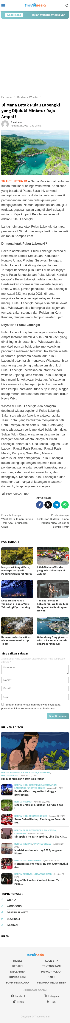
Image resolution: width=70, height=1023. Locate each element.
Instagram (53, 996)
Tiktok (20, 1001)
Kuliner (27, 802)
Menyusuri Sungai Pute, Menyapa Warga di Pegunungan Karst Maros (16, 570)
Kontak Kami (17, 977)
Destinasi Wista (17, 912)
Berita (5, 772)
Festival (28, 874)
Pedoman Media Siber (51, 982)
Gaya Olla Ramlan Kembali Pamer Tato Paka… (38, 882)
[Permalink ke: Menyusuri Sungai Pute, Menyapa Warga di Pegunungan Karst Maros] (17, 556)
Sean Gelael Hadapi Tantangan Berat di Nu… (39, 821)
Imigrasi (27, 844)
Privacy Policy (51, 971)
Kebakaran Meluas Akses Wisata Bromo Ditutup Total (16, 640)
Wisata (11, 899)
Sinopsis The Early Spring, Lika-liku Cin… (40, 836)
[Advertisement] (35, 57)
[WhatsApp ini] (65, 505)
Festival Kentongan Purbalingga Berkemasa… (35, 793)
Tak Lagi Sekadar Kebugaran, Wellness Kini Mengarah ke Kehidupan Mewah (52, 605)
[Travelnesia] (35, 5)
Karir (51, 977)
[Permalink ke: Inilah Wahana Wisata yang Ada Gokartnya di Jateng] (53, 556)
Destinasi (13, 919)
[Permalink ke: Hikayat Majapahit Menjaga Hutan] (35, 751)
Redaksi (17, 966)
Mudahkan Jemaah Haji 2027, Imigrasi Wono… (38, 851)
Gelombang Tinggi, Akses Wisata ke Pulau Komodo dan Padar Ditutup (52, 640)
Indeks (17, 960)
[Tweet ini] (48, 505)
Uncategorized (10, 775)
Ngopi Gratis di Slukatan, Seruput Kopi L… (39, 806)
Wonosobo (14, 906)
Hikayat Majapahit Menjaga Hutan (22, 778)
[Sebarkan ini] (39, 505)
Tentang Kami (51, 966)
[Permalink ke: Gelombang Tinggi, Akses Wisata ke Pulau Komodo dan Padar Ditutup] (53, 625)
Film (25, 830)
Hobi (25, 785)
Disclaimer (17, 971)
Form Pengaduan (17, 982)
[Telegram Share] (56, 505)
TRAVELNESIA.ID (14, 181)
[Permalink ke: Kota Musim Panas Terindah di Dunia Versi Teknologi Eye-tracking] (17, 589)
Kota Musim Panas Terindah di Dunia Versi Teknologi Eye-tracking (15, 604)
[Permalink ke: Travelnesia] (5, 123)
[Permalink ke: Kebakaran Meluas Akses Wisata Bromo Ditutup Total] (17, 625)
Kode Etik (51, 960)
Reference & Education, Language (30, 772)
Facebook (20, 996)
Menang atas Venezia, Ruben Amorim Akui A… (41, 865)
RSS (53, 1001)
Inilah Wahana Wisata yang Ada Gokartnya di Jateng (51, 570)
